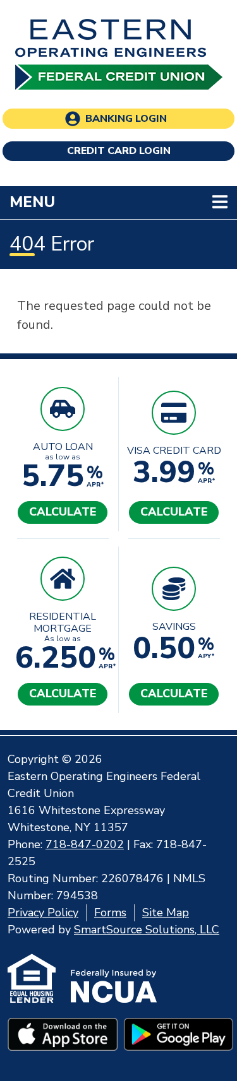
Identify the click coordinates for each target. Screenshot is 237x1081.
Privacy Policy (43, 912)
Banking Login (126, 119)
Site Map (165, 912)
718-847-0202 (85, 844)
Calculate (62, 511)
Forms (110, 912)
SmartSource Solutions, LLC (146, 929)
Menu (114, 201)
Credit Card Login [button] (119, 151)
